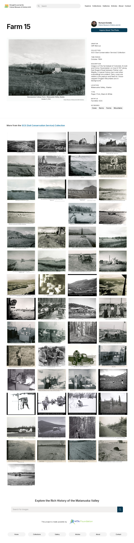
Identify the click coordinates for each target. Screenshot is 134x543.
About (121, 6)
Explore (88, 6)
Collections (96, 6)
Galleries (106, 6)
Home (16, 534)
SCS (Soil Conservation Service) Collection (43, 125)
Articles (114, 6)
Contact (128, 6)
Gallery (57, 534)
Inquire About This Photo (109, 30)
